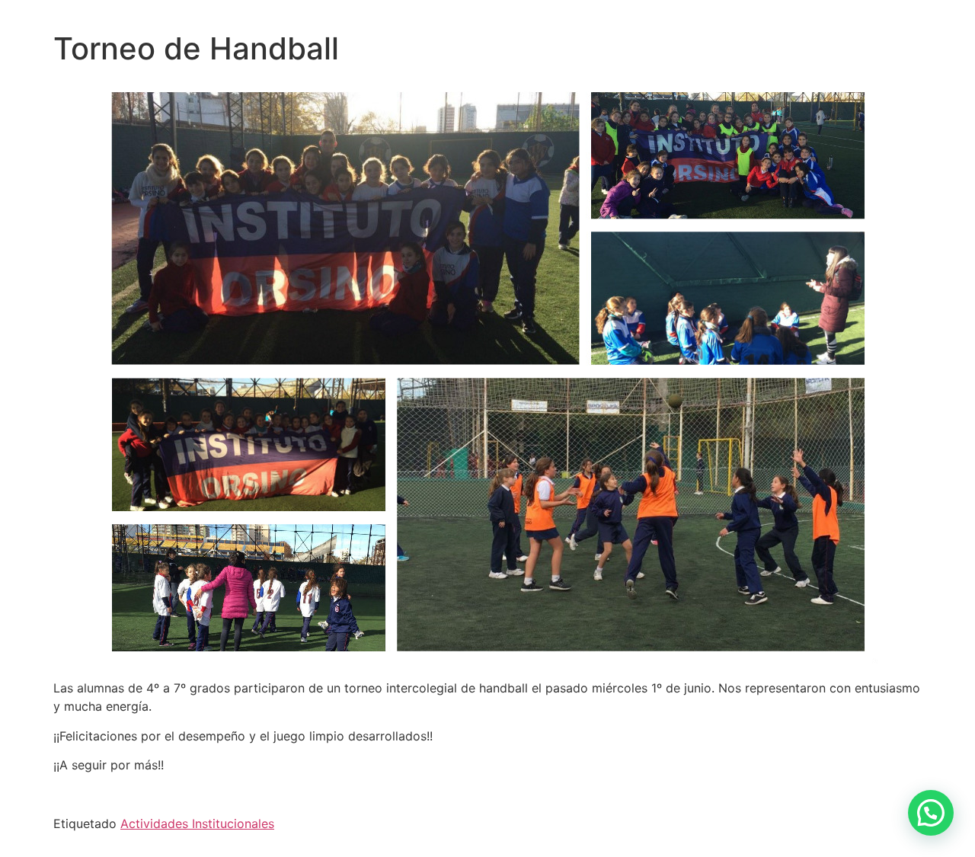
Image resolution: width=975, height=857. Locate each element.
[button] (931, 813)
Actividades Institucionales (197, 823)
